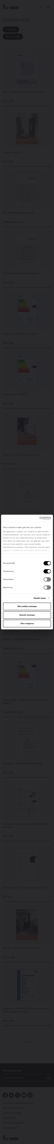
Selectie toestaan (27, 615)
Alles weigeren (27, 623)
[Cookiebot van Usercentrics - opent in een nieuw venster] (39, 518)
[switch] (47, 571)
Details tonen (40, 598)
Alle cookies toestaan (27, 606)
